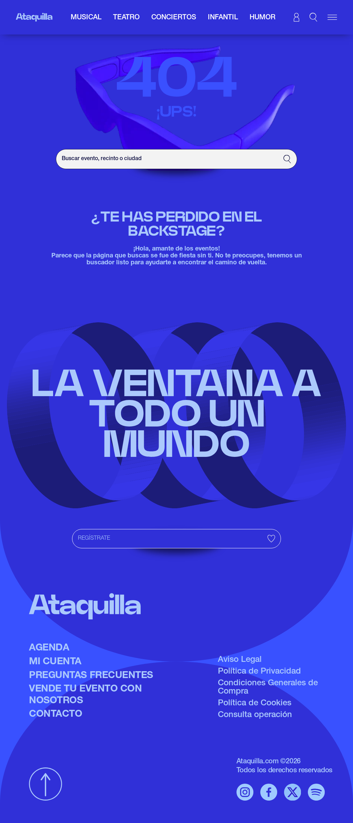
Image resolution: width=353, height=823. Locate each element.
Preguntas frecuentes (91, 676)
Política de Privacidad (259, 672)
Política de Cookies (254, 703)
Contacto (55, 714)
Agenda (49, 648)
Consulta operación (255, 715)
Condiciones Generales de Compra (268, 687)
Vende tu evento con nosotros (85, 695)
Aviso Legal (240, 660)
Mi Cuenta (55, 662)
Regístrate (94, 538)
